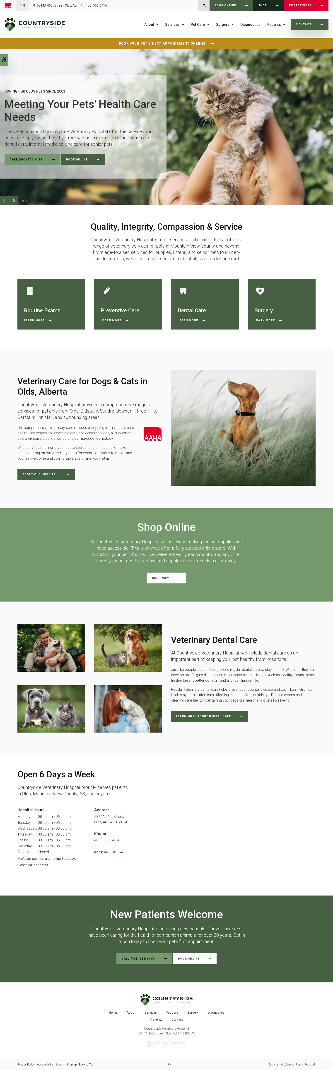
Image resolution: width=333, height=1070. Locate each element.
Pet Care (172, 1012)
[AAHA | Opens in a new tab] (10, 5)
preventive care (65, 433)
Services (151, 1012)
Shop (262, 5)
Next (13, 200)
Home (113, 1012)
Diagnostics (250, 24)
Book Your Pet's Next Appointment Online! (162, 43)
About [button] (149, 24)
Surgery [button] (222, 24)
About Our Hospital (40, 474)
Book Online (225, 5)
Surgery (193, 1012)
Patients (156, 1019)
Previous (4, 200)
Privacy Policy (26, 1064)
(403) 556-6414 (96, 5)
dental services (97, 433)
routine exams (35, 433)
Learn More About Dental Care (203, 716)
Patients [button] (274, 24)
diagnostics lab (55, 438)
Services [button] (172, 24)
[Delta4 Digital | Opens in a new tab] (166, 1044)
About (131, 1012)
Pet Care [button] (198, 24)
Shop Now (160, 578)
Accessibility (45, 1064)
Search (59, 1064)
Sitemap (71, 1064)
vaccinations (124, 427)
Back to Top (86, 1064)
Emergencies (300, 5)
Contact (303, 24)
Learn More (34, 320)
